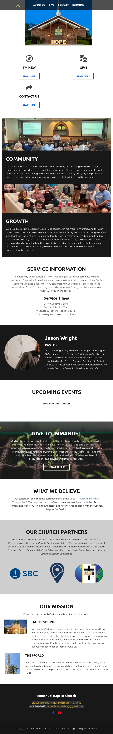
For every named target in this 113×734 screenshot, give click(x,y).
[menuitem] (39, 5)
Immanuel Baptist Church (56, 696)
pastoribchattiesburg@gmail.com (65, 706)
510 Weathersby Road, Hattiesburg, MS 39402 (56, 702)
